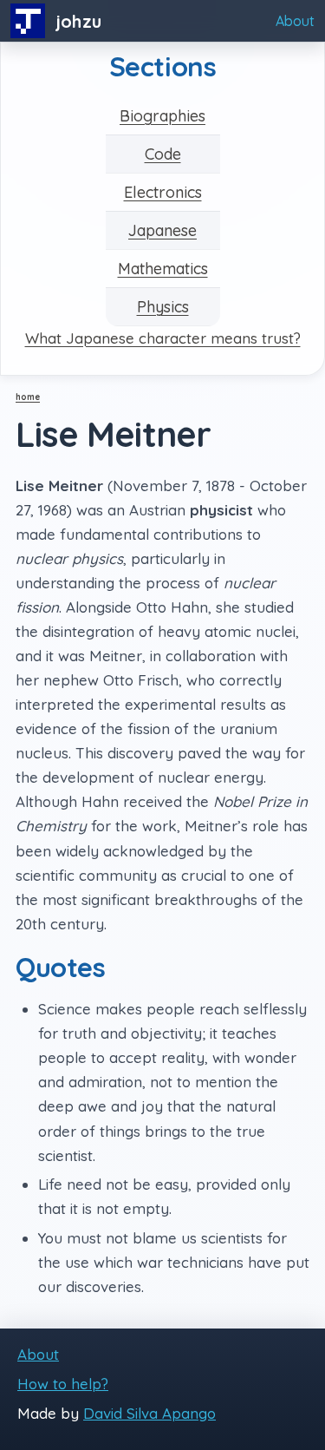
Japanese (162, 230)
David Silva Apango (149, 1413)
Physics (163, 307)
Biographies (162, 116)
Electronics (163, 192)
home (28, 397)
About (295, 21)
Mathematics (163, 269)
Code (163, 154)
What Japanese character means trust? (163, 338)
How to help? (62, 1384)
